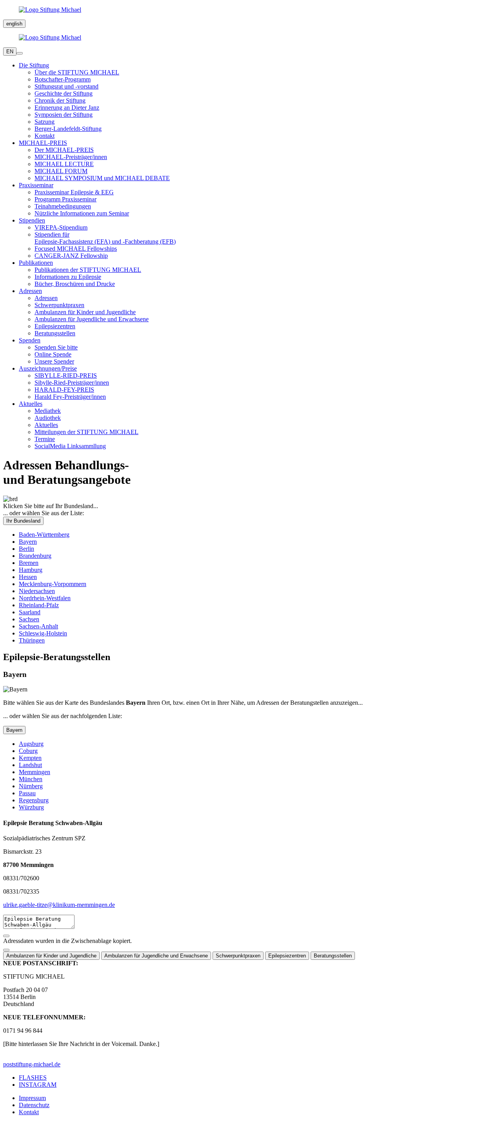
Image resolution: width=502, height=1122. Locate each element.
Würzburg (31, 807)
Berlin (26, 548)
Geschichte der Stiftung (64, 93)
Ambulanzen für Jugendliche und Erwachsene (92, 319)
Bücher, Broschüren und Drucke (75, 283)
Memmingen (34, 772)
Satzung (45, 121)
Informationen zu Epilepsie (68, 276)
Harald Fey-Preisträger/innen (70, 396)
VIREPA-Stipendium (61, 227)
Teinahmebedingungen (63, 206)
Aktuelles (46, 425)
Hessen (28, 577)
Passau (27, 793)
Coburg (28, 750)
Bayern (28, 541)
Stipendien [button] (32, 220)
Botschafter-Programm (63, 79)
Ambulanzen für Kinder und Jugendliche (85, 312)
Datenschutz (34, 1105)
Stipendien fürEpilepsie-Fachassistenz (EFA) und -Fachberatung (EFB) (105, 238)
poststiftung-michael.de (31, 1064)
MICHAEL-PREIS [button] (43, 142)
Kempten (30, 758)
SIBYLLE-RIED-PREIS (66, 375)
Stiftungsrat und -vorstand (66, 86)
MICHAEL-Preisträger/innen (71, 157)
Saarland (29, 612)
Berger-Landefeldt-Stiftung (68, 128)
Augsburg (31, 743)
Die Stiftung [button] (34, 65)
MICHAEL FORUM (61, 171)
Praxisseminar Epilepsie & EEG (74, 192)
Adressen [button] (30, 291)
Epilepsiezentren (55, 326)
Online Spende (53, 354)
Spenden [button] (29, 340)
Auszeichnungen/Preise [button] (48, 368)
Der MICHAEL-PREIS (64, 150)
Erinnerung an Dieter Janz (67, 107)
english (14, 24)
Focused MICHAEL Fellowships (76, 248)
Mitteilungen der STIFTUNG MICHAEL (86, 432)
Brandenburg (35, 555)
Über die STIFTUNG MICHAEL (77, 72)
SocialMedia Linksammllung (70, 446)
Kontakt (45, 135)
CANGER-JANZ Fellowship (71, 255)
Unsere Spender (54, 361)
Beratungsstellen (55, 333)
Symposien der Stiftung (64, 114)
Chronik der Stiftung (60, 100)
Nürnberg (31, 786)
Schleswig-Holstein (43, 633)
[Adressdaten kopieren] (6, 936)
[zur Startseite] (251, 9)
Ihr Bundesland (23, 521)
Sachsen (29, 619)
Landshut (30, 765)
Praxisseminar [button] (36, 185)
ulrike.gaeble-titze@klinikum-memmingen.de (59, 904)
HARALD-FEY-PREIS (64, 389)
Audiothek (48, 417)
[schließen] (6, 950)
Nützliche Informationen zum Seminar (82, 213)
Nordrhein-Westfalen (45, 598)
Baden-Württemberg (44, 534)
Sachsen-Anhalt (38, 626)
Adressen (46, 298)
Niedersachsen (37, 591)
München (30, 779)
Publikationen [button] (36, 262)
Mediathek (48, 410)
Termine (45, 439)
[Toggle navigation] (19, 53)
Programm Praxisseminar (65, 199)
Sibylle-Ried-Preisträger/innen (72, 382)
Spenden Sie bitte (56, 347)
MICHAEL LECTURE (64, 164)
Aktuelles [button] (30, 403)
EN (9, 51)
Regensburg (34, 800)
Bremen (28, 562)
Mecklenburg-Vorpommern (52, 584)
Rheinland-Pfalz (39, 605)
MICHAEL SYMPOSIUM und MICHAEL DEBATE (102, 178)
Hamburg (30, 569)
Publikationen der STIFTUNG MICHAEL (88, 269)
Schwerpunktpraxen (59, 305)
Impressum (32, 1098)
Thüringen (32, 640)
